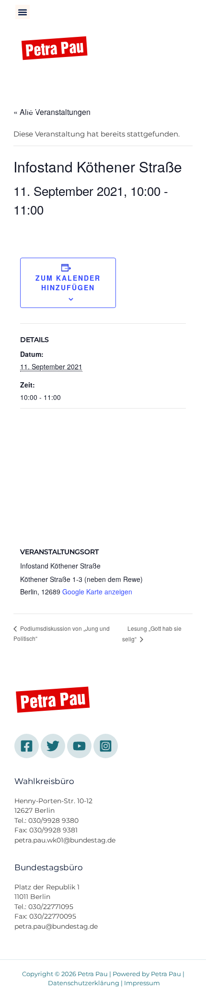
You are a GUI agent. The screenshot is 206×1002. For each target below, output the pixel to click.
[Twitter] (58, 83)
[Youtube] (85, 83)
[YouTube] (79, 746)
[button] (22, 12)
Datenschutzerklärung (83, 983)
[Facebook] (32, 83)
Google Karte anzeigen (97, 591)
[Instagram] (32, 107)
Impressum (142, 983)
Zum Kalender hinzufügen (68, 282)
